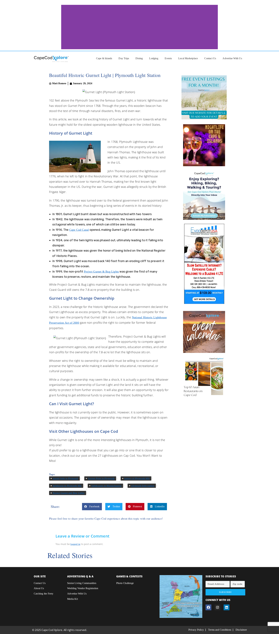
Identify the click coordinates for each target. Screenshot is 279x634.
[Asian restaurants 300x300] (204, 377)
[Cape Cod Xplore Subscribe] (204, 194)
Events (168, 58)
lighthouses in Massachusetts (106, 485)
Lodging (153, 58)
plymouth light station (142, 485)
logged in (75, 544)
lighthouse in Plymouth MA (67, 485)
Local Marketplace (188, 58)
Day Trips (124, 58)
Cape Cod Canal (79, 229)
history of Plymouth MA (137, 478)
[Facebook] (208, 607)
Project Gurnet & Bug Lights (101, 271)
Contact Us (210, 58)
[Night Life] (204, 145)
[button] (92, 506)
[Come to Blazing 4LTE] (204, 263)
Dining (139, 58)
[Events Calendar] (204, 332)
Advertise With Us (232, 58)
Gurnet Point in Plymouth (101, 478)
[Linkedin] (226, 607)
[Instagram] (217, 607)
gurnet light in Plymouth (65, 478)
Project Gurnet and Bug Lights (68, 493)
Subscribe (225, 592)
